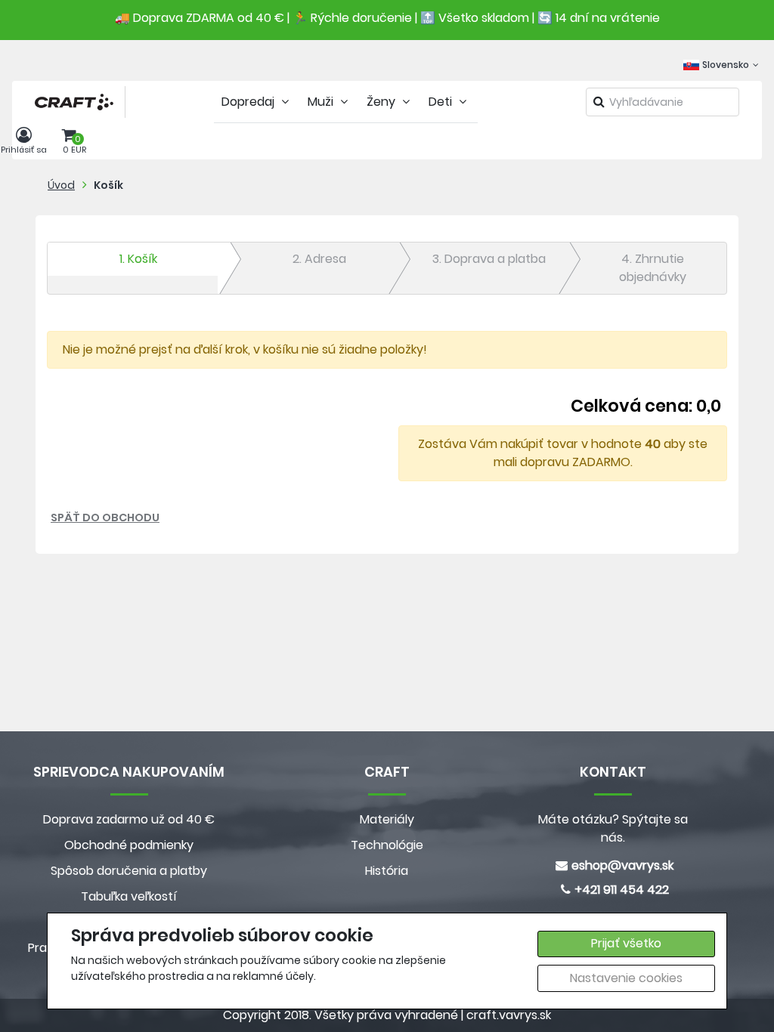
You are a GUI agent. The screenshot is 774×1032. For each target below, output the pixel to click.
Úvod (61, 185)
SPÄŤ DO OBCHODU (105, 517)
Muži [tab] (322, 101)
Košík (108, 185)
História (386, 870)
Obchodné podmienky (129, 845)
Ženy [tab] (382, 101)
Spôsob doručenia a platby (129, 870)
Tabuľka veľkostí (129, 896)
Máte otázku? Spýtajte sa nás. (613, 828)
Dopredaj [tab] (249, 101)
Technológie (387, 845)
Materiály (387, 819)
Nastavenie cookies (626, 978)
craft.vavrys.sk (508, 1015)
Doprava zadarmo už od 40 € (129, 819)
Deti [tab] (442, 101)
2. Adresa (319, 258)
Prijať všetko (626, 943)
